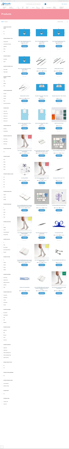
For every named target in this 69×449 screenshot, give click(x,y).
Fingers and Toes (6, 357)
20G (4, 184)
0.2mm (5, 267)
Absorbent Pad (6, 41)
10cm (4, 159)
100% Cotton (5, 277)
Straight (5, 199)
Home (2, 21)
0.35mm (5, 269)
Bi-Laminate (5, 312)
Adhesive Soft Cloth (6, 282)
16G (4, 179)
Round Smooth (6, 234)
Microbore (5, 128)
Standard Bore (6, 131)
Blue (4, 332)
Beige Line (5, 330)
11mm (4, 209)
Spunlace (5, 322)
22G (4, 186)
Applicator (5, 46)
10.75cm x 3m (5, 118)
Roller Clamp (5, 141)
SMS (4, 317)
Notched (5, 252)
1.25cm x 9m (5, 111)
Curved (5, 229)
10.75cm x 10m (6, 113)
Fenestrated (5, 302)
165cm (4, 164)
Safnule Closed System (7, 103)
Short (4, 85)
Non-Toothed (5, 247)
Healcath (5, 93)
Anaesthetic (5, 297)
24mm (4, 212)
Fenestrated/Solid (6, 232)
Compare (24, 76)
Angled (5, 194)
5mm (4, 214)
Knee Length (5, 69)
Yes (4, 33)
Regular (5, 83)
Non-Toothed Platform (7, 249)
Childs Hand (5, 350)
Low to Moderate (6, 383)
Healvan (5, 98)
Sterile (4, 61)
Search (45, 4)
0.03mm (5, 262)
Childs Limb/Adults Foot (7, 352)
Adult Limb (5, 347)
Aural (4, 51)
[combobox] (36, 4)
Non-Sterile (5, 59)
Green (4, 337)
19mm (4, 169)
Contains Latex (6, 401)
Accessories (5, 295)
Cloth (4, 287)
